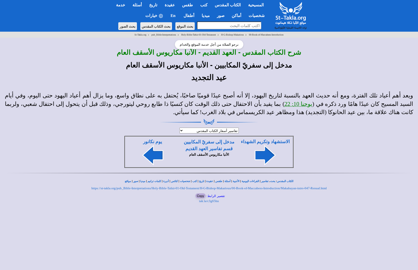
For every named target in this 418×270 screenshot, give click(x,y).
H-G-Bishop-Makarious (232, 34)
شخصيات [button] (258, 15)
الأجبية (236, 181)
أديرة (166, 181)
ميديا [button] (206, 15)
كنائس (174, 181)
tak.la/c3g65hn (209, 201)
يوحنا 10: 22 (298, 104)
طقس (218, 181)
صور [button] (220, 15)
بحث (272, 181)
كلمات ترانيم (154, 181)
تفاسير (265, 181)
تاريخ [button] (153, 5)
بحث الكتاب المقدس (156, 26)
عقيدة (209, 181)
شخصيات (185, 181)
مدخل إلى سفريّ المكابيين (209, 141)
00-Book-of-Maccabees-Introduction (266, 34)
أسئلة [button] (137, 5)
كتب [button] (204, 5)
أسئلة (227, 181)
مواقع (128, 181)
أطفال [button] (189, 15)
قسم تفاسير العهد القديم (209, 148)
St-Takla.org (140, 34)
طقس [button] (187, 5)
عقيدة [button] (170, 5)
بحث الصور (127, 26)
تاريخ (201, 181)
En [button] (173, 15)
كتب (194, 181)
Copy (200, 195)
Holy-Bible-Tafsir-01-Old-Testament (198, 34)
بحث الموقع (185, 26)
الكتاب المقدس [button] (228, 5)
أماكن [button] (236, 15)
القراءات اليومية (250, 181)
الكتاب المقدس (285, 181)
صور (135, 181)
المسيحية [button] (256, 5)
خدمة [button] (120, 5)
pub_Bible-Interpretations (163, 34)
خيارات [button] (151, 15)
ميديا (142, 181)
